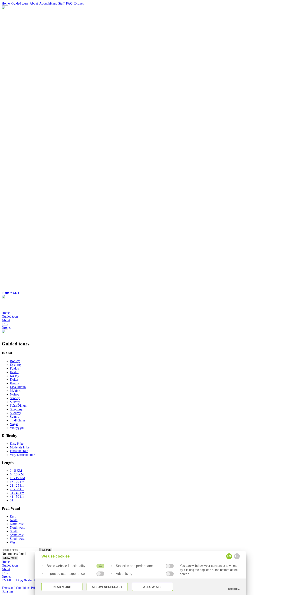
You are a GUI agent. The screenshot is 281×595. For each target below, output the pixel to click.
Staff (62, 3)
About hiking (48, 3)
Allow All (152, 587)
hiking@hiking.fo (19, 580)
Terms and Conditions (16, 587)
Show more (10, 557)
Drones (79, 3)
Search (46, 549)
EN (229, 556)
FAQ (70, 3)
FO (236, 556)
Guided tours (20, 3)
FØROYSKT (11, 293)
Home (6, 3)
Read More (62, 587)
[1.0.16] (234, 589)
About (34, 3)
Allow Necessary (107, 587)
